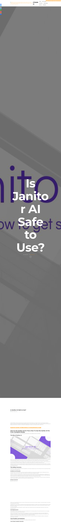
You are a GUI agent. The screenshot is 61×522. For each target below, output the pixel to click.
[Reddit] (1, 13)
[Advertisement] (30, 404)
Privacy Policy (46, 3)
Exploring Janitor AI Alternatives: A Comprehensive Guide (25, 427)
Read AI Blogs (44, 1)
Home (40, 1)
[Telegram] (1, 8)
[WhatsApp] (1, 10)
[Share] (1, 14)
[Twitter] (1, 6)
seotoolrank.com (32, 254)
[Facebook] (1, 4)
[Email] (1, 7)
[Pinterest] (1, 11)
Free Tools (40, 3)
